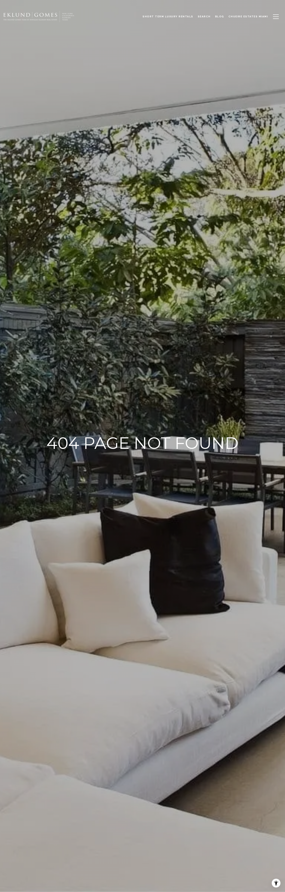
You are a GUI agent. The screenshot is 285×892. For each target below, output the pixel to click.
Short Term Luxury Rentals (167, 16)
